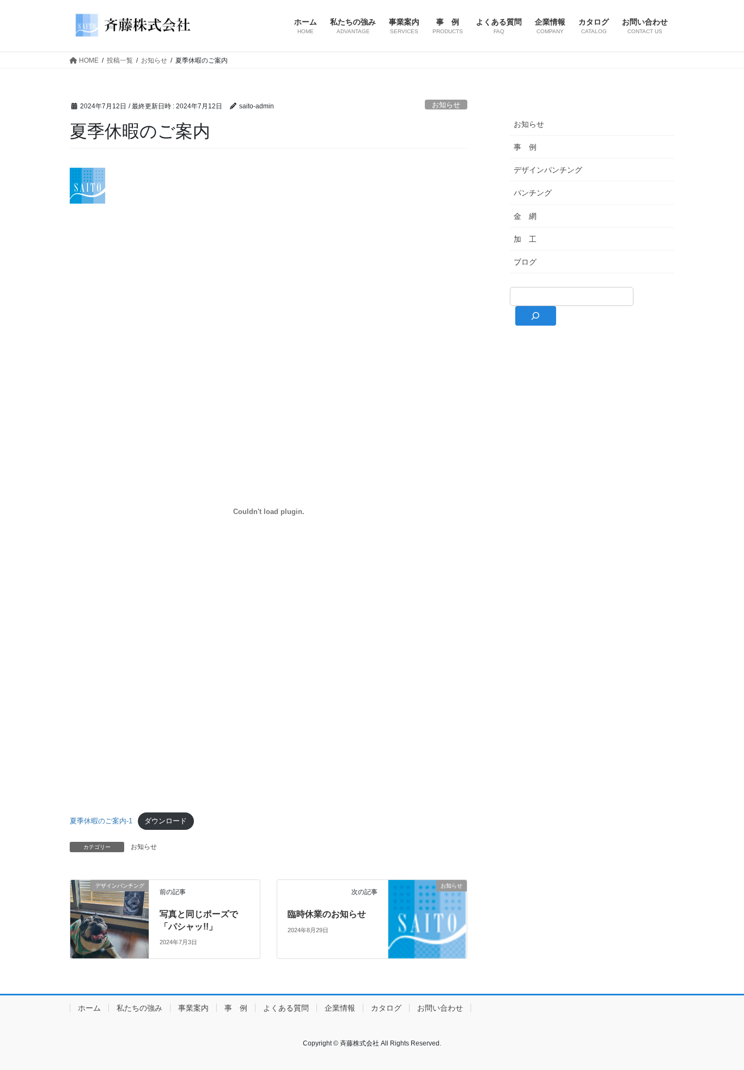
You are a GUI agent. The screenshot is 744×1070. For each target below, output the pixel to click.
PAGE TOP (716, 1028)
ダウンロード (165, 821)
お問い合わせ (440, 1008)
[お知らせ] (427, 918)
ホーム (89, 1008)
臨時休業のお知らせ (327, 914)
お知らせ (446, 105)
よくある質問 (286, 1008)
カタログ (386, 1008)
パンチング (533, 192)
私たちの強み (139, 1008)
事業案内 (193, 1008)
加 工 (525, 239)
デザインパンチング (548, 170)
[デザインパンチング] (109, 918)
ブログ (525, 262)
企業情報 (340, 1008)
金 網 (525, 216)
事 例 (525, 147)
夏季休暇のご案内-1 (101, 821)
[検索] (535, 316)
